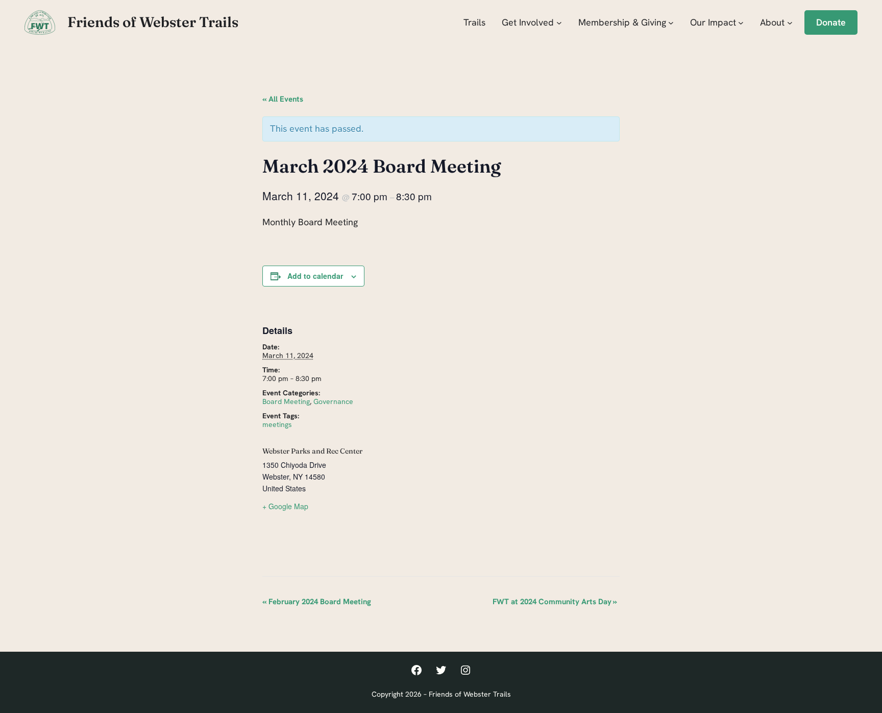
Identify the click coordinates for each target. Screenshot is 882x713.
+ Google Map (285, 506)
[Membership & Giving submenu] (671, 22)
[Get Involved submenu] (559, 22)
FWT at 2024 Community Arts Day (555, 602)
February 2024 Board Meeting (316, 602)
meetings (277, 424)
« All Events (282, 99)
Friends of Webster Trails (152, 22)
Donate (831, 22)
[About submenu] (790, 22)
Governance (333, 401)
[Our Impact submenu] (741, 22)
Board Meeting (286, 401)
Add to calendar (315, 276)
